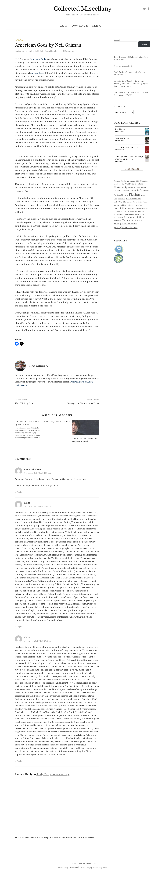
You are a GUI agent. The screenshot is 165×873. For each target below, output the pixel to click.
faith (139, 190)
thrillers (140, 217)
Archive (96, 25)
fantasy (146, 190)
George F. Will (120, 149)
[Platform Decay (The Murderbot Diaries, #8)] (147, 140)
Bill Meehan (119, 161)
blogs (116, 184)
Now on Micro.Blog (123, 66)
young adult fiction (125, 227)
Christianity (120, 186)
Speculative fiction (121, 217)
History (118, 201)
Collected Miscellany (82, 9)
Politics (126, 211)
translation (117, 220)
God (115, 199)
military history (127, 205)
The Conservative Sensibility (127, 147)
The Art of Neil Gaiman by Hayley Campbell (84, 440)
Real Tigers (120, 129)
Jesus (135, 202)
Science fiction (139, 214)
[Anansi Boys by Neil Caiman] (58, 422)
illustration (127, 202)
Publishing (133, 211)
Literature (142, 202)
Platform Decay (122, 138)
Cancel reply (63, 774)
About (63, 25)
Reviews (19, 40)
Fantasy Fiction (121, 195)
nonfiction (131, 208)
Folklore (143, 195)
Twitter (126, 220)
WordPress (73, 867)
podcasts (118, 211)
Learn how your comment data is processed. (73, 837)
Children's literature (134, 184)
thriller (132, 217)
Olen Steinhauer (141, 208)
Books (121, 184)
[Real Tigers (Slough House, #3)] (147, 131)
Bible (137, 181)
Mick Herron (120, 131)
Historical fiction (133, 198)
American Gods (38, 59)
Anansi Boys (37, 73)
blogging (144, 181)
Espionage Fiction (129, 190)
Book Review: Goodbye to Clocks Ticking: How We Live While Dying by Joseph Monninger (130, 83)
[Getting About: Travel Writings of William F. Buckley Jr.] (147, 158)
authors (132, 181)
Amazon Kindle (120, 181)
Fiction (134, 194)
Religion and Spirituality (124, 214)
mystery (139, 205)
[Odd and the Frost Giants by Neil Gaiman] (29, 429)
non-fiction (120, 208)
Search (117, 40)
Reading (141, 211)
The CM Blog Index (25, 403)
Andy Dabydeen (32, 469)
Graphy (89, 867)
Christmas (131, 187)
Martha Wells (120, 140)
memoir (116, 205)
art (128, 181)
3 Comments (69, 51)
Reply (19, 492)
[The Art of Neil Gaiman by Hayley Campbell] (85, 427)
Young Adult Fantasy (125, 223)
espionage (118, 190)
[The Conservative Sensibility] (147, 149)
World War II (136, 220)
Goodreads (121, 199)
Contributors (80, 25)
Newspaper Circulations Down (83, 403)
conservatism (141, 187)
